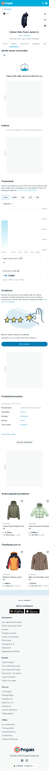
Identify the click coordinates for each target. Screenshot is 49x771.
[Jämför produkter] (45, 25)
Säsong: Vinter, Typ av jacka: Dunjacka (24, 39)
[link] (13, 517)
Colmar (23, 412)
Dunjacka (23, 425)
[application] (24, 231)
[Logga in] (46, 3)
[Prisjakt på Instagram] (26, 760)
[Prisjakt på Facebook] (22, 760)
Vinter (22, 420)
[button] (5, 13)
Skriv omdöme (24, 35)
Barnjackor (7, 9)
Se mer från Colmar (8, 434)
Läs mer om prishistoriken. (27, 190)
